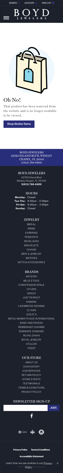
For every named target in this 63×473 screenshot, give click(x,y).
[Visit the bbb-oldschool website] (32, 432)
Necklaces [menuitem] (31, 241)
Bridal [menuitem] (31, 224)
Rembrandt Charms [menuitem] (31, 327)
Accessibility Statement (32, 457)
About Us (31, 362)
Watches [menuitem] (31, 258)
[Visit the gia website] (22, 432)
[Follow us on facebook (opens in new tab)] (31, 416)
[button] (14, 3)
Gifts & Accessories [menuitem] (31, 262)
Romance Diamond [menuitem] (31, 331)
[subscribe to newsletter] (53, 408)
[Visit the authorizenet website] (41, 432)
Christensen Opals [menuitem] (31, 285)
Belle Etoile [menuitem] (31, 281)
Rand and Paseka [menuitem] (31, 323)
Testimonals (31, 384)
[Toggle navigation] (6, 19)
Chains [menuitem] (31, 250)
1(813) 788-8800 (31, 162)
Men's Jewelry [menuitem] (31, 254)
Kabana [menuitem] (31, 302)
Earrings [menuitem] (31, 233)
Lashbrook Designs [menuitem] (31, 306)
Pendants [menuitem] (31, 237)
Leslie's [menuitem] (31, 315)
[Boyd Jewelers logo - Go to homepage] (31, 12)
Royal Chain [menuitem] (31, 336)
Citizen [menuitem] (31, 289)
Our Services (31, 371)
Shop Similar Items (19, 124)
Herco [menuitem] (31, 293)
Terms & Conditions (31, 388)
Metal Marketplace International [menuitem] (31, 319)
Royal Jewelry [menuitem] (31, 340)
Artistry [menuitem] (31, 277)
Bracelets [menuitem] (31, 245)
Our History (31, 367)
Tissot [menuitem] (31, 348)
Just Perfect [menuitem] (31, 298)
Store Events (31, 379)
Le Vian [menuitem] (31, 310)
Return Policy (31, 375)
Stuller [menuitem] (31, 344)
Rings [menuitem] (31, 229)
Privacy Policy (31, 392)
